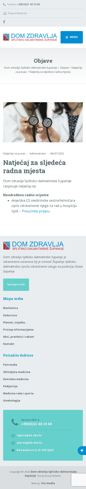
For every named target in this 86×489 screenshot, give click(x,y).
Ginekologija (11, 400)
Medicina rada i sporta (18, 393)
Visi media (48, 483)
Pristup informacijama (18, 329)
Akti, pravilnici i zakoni (18, 337)
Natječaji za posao (14, 153)
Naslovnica (10, 308)
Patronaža (10, 364)
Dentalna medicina (16, 379)
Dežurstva (10, 315)
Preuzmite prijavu (36, 211)
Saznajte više (16, 284)
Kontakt (8, 344)
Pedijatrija (10, 386)
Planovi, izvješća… (15, 322)
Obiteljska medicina (16, 372)
